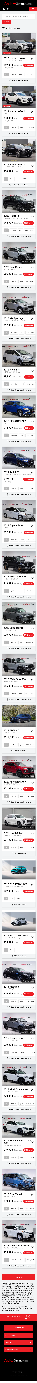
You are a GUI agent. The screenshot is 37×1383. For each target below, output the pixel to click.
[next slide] (34, 44)
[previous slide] (3, 44)
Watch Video (29, 210)
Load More (18, 1277)
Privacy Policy (19, 1373)
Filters (8, 22)
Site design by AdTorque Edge (18, 1375)
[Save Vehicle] (32, 59)
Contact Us (18, 1328)
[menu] (33, 9)
